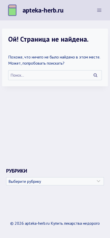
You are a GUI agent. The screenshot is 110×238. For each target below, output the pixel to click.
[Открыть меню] (99, 10)
